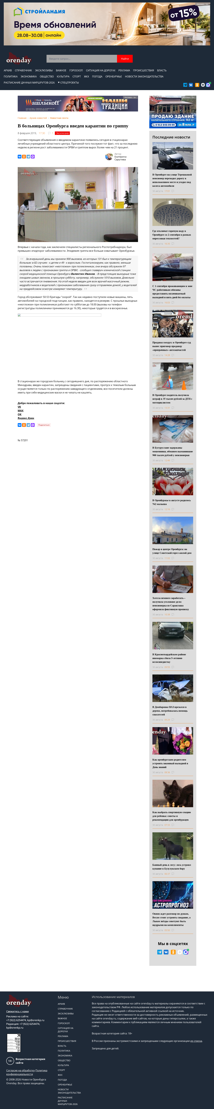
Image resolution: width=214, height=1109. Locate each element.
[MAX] (33, 156)
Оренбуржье (113, 76)
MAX (20, 410)
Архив (8, 70)
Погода (97, 76)
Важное (61, 70)
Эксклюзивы (44, 70)
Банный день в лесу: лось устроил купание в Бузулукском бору (171, 866)
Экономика (29, 76)
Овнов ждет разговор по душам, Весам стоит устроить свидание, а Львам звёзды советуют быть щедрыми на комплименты (171, 919)
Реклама (124, 70)
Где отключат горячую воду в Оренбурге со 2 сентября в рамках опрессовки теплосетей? (171, 234)
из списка (196, 1041)
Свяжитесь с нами (17, 1011)
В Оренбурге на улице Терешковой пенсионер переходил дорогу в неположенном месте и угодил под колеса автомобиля (172, 180)
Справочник (23, 70)
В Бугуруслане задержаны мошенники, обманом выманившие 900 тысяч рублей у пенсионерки (172, 451)
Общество (47, 76)
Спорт (77, 76)
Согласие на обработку (20, 1070)
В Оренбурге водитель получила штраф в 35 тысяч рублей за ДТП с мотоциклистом (172, 398)
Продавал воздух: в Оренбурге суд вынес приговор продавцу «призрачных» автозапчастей (171, 346)
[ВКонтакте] (19, 156)
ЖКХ (86, 76)
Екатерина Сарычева (120, 158)
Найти (125, 58)
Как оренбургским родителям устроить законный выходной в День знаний (170, 763)
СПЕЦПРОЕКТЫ (69, 82)
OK (19, 414)
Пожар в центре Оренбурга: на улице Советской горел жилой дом (171, 551)
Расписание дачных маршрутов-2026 (29, 82)
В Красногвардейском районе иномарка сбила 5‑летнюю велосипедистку (169, 658)
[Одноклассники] (24, 156)
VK (19, 407)
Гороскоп (76, 70)
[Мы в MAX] (208, 85)
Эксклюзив (62, 133)
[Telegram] (28, 156)
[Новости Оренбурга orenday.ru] (18, 58)
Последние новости (171, 137)
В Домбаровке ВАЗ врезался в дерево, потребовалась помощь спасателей (170, 710)
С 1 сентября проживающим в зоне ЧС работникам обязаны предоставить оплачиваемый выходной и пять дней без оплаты (172, 291)
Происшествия (143, 70)
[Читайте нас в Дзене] (203, 85)
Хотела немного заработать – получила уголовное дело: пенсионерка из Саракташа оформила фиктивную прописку (170, 603)
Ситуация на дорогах (100, 70)
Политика (11, 76)
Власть (162, 70)
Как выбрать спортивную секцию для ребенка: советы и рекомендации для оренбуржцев (171, 815)
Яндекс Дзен (26, 418)
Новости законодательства (144, 76)
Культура (63, 76)
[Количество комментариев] (175, 191)
